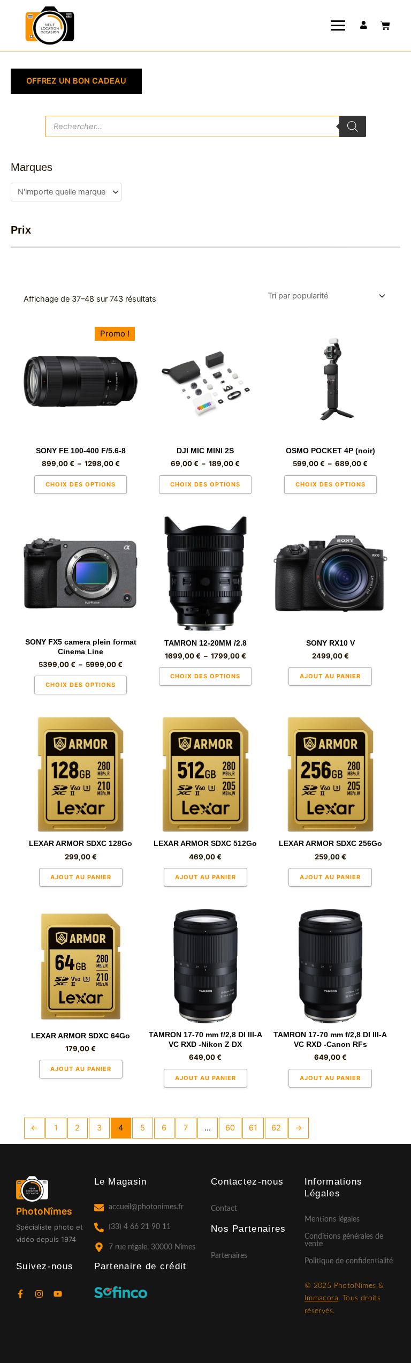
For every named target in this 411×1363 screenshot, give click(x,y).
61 (253, 1128)
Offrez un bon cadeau (76, 81)
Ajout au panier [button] (330, 676)
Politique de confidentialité (349, 1261)
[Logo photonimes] (49, 26)
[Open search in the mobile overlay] (205, 126)
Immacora (321, 1298)
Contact (224, 1208)
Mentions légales (332, 1219)
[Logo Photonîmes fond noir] (41, 1189)
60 (230, 1128)
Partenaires (229, 1256)
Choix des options (80, 484)
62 (276, 1128)
